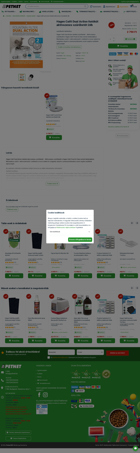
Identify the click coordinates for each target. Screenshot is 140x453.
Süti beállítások (55, 232)
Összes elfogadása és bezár (80, 240)
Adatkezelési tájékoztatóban (65, 227)
